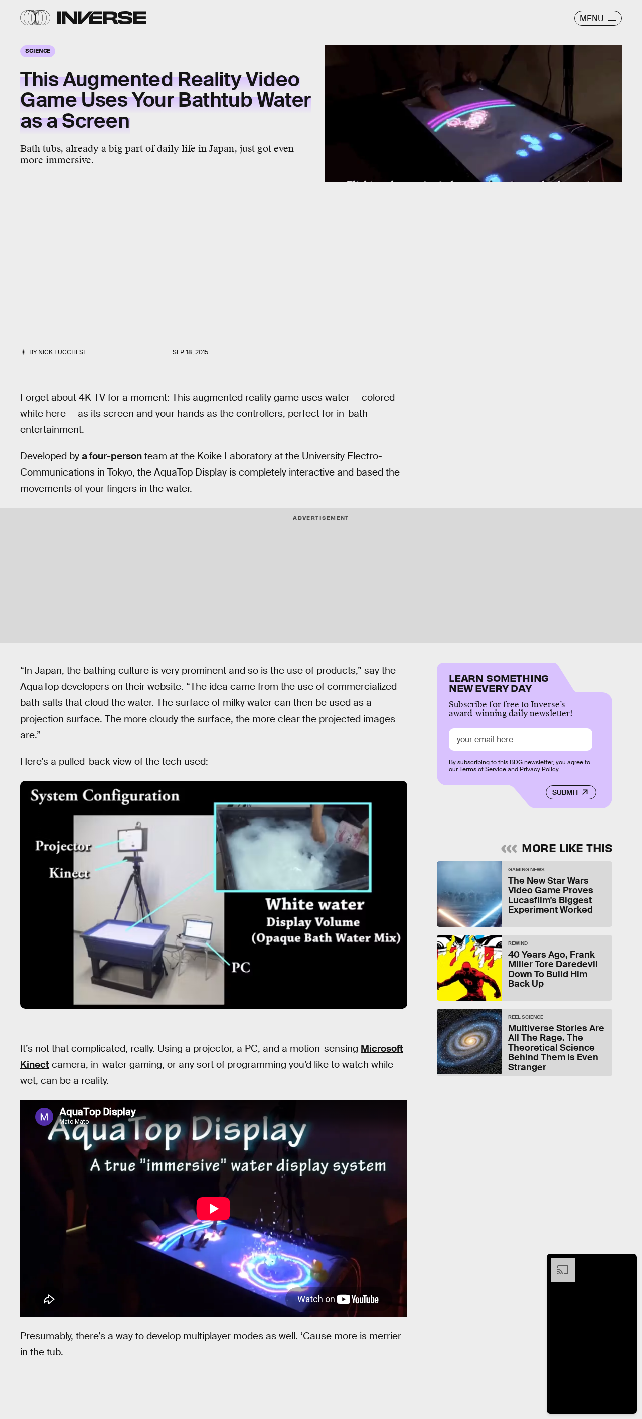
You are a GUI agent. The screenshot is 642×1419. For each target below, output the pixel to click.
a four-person (112, 456)
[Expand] (558, 1263)
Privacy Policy (539, 769)
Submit (565, 792)
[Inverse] (101, 17)
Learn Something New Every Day (499, 682)
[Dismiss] (626, 1263)
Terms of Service (482, 769)
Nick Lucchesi (61, 352)
